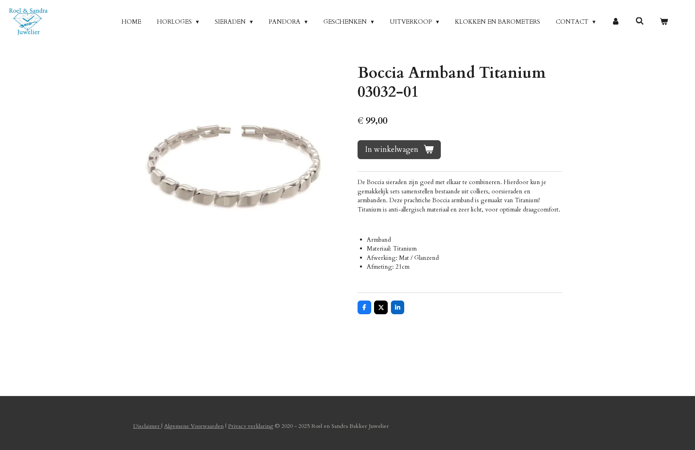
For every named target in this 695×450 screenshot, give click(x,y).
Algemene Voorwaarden (194, 426)
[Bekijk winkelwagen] (664, 22)
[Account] (616, 22)
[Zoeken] (640, 21)
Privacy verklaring (250, 426)
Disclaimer (147, 426)
